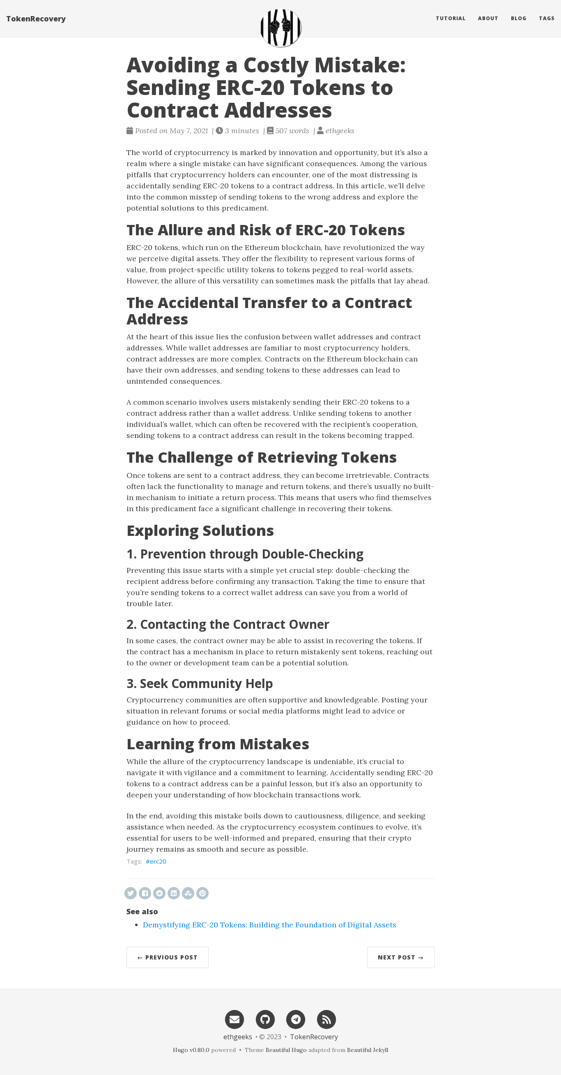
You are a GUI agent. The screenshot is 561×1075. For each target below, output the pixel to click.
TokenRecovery (36, 18)
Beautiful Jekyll (367, 1050)
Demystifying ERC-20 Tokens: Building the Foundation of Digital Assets (269, 924)
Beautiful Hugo (286, 1050)
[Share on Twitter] (130, 893)
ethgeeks (237, 1036)
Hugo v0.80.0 (191, 1050)
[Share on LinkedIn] (174, 893)
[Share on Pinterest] (202, 893)
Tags (547, 18)
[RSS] (326, 1019)
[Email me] (234, 1019)
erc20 (158, 861)
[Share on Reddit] (159, 893)
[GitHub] (265, 1019)
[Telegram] (296, 1019)
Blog (519, 18)
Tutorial (451, 18)
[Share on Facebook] (145, 893)
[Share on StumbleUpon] (188, 893)
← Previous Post (167, 957)
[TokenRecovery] (280, 27)
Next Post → (401, 957)
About (488, 18)
